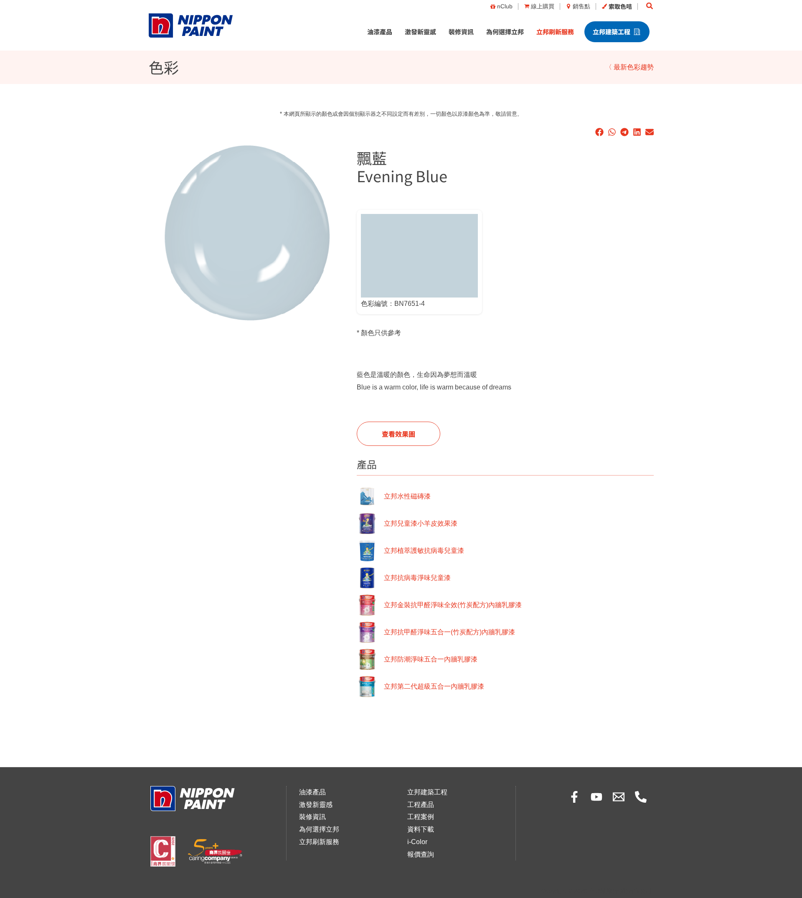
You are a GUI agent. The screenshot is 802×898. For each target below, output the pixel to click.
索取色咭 (620, 6)
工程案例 (420, 816)
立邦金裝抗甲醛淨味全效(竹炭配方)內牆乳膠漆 (453, 604)
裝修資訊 (461, 31)
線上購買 (542, 6)
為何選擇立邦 (505, 31)
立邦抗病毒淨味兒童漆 (417, 577)
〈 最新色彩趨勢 (629, 67)
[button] (650, 6)
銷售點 (581, 6)
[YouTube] (596, 797)
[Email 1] (618, 797)
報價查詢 (420, 854)
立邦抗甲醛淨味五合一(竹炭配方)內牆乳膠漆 (449, 632)
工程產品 (420, 804)
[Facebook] (574, 797)
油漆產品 (379, 31)
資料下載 (420, 829)
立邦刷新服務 (555, 31)
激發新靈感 (420, 31)
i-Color (417, 841)
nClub (505, 6)
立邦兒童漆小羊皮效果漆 (420, 523)
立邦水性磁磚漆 (407, 496)
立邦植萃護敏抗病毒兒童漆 (424, 550)
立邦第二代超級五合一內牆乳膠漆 (434, 686)
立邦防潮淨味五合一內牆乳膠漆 (430, 659)
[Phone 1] (641, 797)
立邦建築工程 (611, 31)
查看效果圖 (398, 434)
